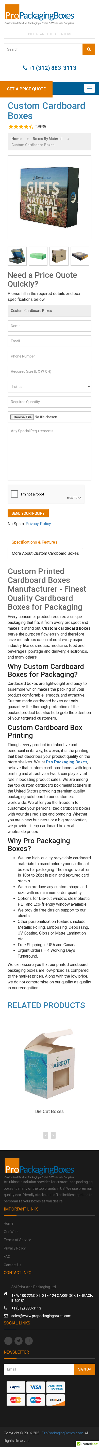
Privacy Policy (15, 1248)
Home (16, 139)
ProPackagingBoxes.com (62, 1433)
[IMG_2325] (59, 256)
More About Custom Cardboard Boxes (45, 553)
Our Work (11, 1232)
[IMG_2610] (38, 256)
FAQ (7, 1257)
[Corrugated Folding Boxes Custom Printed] (80, 256)
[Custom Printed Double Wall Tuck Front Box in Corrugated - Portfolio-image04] (17, 256)
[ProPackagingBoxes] (49, 14)
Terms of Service (17, 1240)
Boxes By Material (47, 139)
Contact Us (12, 1265)
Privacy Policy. (39, 523)
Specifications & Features (34, 542)
